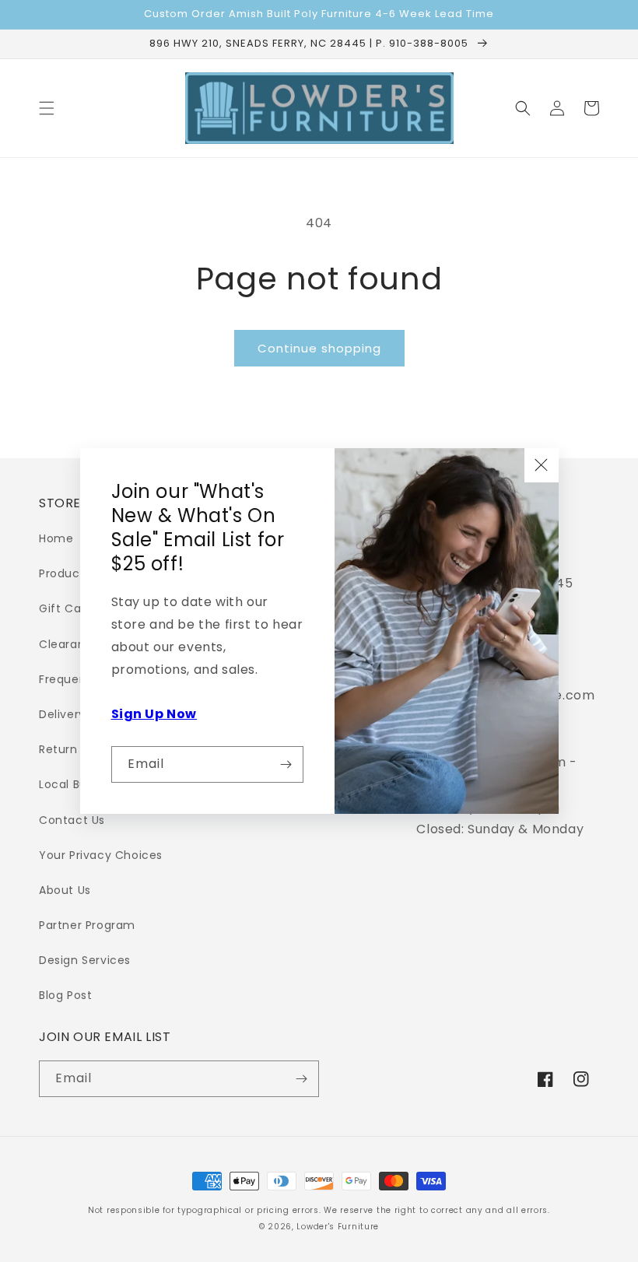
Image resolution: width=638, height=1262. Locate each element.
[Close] (541, 465)
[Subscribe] (285, 764)
